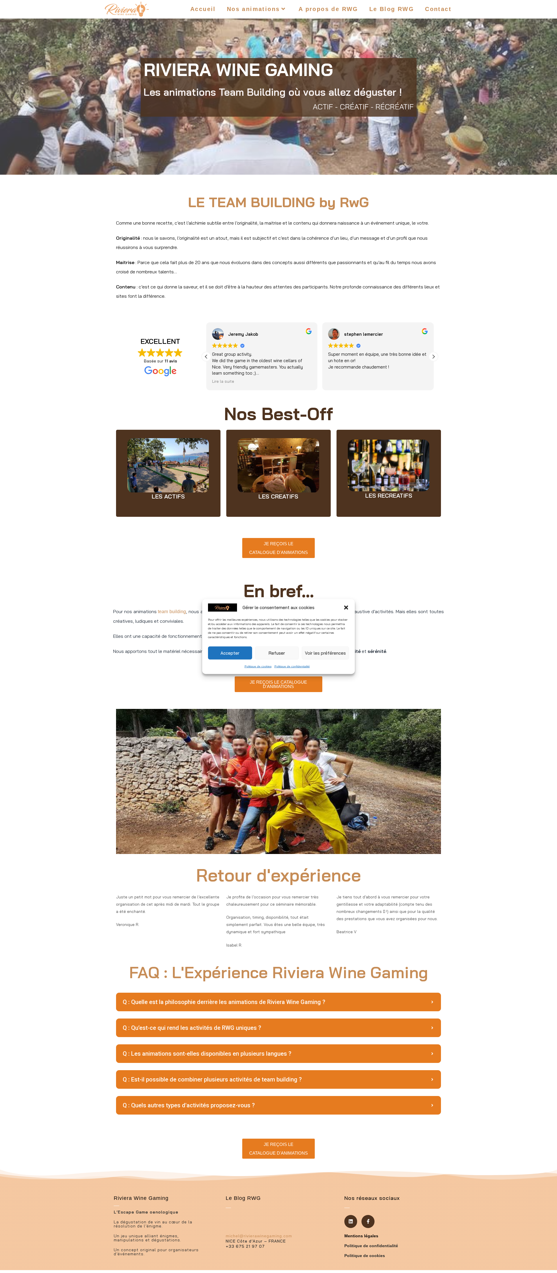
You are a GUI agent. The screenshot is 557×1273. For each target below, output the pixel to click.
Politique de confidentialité (292, 666)
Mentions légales (361, 1236)
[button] (346, 607)
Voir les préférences (325, 653)
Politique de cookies (258, 666)
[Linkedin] (350, 1221)
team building (172, 611)
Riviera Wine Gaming (141, 1198)
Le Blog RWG (243, 1198)
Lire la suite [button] (223, 381)
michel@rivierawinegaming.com (259, 1236)
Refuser (277, 653)
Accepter (229, 653)
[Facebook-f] (368, 1221)
